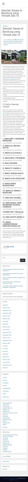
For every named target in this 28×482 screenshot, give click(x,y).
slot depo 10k (6, 422)
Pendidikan (5, 26)
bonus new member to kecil (10, 413)
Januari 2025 (6, 329)
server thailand (6, 456)
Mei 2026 (5, 305)
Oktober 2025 (6, 316)
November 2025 (7, 313)
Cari (4, 257)
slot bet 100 (6, 404)
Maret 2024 (6, 356)
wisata (4, 393)
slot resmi (5, 446)
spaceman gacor (7, 419)
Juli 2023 (5, 367)
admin (13, 39)
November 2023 (7, 365)
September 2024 (7, 340)
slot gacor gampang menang (10, 434)
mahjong (5, 449)
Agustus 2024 (6, 343)
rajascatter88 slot (7, 403)
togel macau (6, 397)
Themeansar (14, 480)
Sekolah (5, 385)
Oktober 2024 (6, 337)
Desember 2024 (7, 332)
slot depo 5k (6, 406)
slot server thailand (8, 436)
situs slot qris (6, 418)
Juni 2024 (5, 348)
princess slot (6, 441)
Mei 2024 (5, 351)
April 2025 (5, 324)
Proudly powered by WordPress (10, 478)
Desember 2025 (7, 310)
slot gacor (5, 448)
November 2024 (7, 335)
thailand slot (6, 409)
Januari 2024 (6, 362)
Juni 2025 (5, 321)
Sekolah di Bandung (13, 41)
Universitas (6, 391)
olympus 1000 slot (7, 408)
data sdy (5, 469)
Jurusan (5, 377)
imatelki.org (13, 79)
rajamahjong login (7, 444)
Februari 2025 (6, 326)
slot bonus (5, 416)
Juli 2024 (5, 346)
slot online (5, 438)
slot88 (4, 424)
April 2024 (5, 354)
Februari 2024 (6, 359)
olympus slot (6, 411)
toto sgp (5, 427)
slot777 (5, 421)
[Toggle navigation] (3, 3)
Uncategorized (7, 388)
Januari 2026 (6, 307)
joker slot (5, 414)
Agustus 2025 (6, 318)
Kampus (5, 380)
